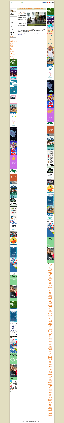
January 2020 (50, 321)
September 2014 (50, 367)
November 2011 (50, 391)
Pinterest (49, 2)
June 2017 (50, 343)
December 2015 (50, 356)
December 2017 (50, 339)
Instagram (53, 2)
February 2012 (50, 389)
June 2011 (50, 395)
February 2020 (50, 320)
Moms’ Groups (11, 43)
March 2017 (50, 345)
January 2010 (50, 407)
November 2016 (50, 348)
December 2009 (50, 408)
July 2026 (50, 265)
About (10, 48)
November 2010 (50, 400)
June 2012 (50, 386)
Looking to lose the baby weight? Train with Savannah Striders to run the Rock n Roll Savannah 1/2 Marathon (30, 8)
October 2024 (50, 280)
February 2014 (50, 372)
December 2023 (50, 287)
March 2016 (50, 354)
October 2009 (50, 409)
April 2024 (50, 284)
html (11, 33)
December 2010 (50, 399)
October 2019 (50, 323)
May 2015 (50, 361)
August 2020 (50, 316)
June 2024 (50, 283)
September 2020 (50, 315)
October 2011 (50, 392)
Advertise (11, 44)
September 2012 (50, 384)
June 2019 (50, 326)
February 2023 (50, 294)
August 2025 (50, 273)
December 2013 (50, 373)
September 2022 (50, 298)
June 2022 (50, 300)
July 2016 (50, 351)
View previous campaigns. (12, 36)
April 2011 (50, 396)
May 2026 (50, 266)
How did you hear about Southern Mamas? (13, 29)
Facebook (44, 2)
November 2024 (50, 279)
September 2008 (50, 415)
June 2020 (50, 317)
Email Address (13, 14)
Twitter (46, 2)
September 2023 (50, 289)
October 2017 (50, 340)
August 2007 (50, 419)
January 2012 (50, 390)
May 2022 (50, 301)
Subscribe (42, 2)
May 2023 (50, 292)
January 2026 (50, 269)
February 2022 (50, 303)
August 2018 (50, 333)
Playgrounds (11, 40)
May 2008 (50, 418)
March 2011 (50, 397)
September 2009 (50, 410)
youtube (51, 2)
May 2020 (50, 318)
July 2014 (50, 368)
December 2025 (50, 270)
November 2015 (50, 357)
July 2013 (50, 377)
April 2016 (50, 353)
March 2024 (50, 285)
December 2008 (50, 414)
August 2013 (50, 376)
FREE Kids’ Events (12, 45)
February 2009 (50, 413)
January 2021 (50, 312)
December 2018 (50, 330)
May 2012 (50, 387)
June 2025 (50, 274)
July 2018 (50, 334)
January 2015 (50, 364)
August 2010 (50, 402)
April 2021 (50, 310)
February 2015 (50, 363)
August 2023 (50, 290)
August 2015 (50, 359)
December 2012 (50, 382)
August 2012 (50, 385)
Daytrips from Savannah (13, 58)
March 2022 (50, 302)
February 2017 (50, 346)
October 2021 (50, 306)
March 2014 (50, 371)
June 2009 (50, 412)
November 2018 (50, 331)
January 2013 (50, 381)
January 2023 (50, 295)
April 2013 (50, 379)
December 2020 (50, 313)
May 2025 (50, 275)
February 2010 (50, 406)
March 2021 (50, 311)
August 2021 (50, 307)
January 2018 (50, 338)
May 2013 (50, 378)
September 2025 (50, 272)
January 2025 (50, 278)
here (29, 30)
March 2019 (50, 328)
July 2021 (50, 308)
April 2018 (50, 336)
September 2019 (50, 324)
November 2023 (50, 288)
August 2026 (50, 264)
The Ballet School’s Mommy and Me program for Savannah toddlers (31, 11)
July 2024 (50, 282)
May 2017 (50, 344)
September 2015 (50, 358)
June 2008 (50, 417)
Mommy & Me (11, 46)
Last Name (13, 19)
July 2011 (50, 394)
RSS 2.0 (35, 33)
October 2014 (50, 366)
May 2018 (50, 335)
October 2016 (50, 349)
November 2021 (50, 305)
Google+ (47, 2)
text (11, 34)
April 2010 (50, 405)
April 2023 (50, 293)
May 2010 (50, 404)
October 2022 (50, 297)
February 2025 (50, 277)
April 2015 (50, 362)
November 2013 (50, 374)
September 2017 (50, 341)
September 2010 (50, 401)
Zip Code (13, 22)
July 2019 (50, 325)
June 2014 (50, 369)
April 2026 (50, 267)
